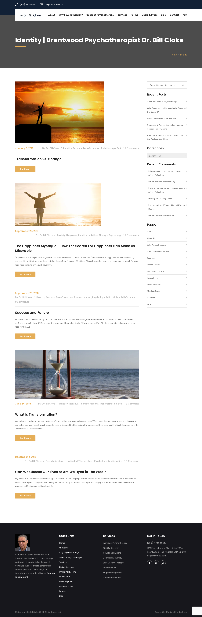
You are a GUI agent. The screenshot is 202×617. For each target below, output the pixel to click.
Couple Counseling (112, 552)
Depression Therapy (112, 557)
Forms (134, 15)
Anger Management (112, 572)
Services (122, 15)
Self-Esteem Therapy (113, 562)
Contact (174, 15)
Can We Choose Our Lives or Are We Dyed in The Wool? (60, 472)
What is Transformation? (36, 414)
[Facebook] (149, 562)
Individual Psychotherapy (115, 543)
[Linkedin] (156, 562)
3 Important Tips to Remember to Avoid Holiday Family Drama (165, 127)
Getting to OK (165, 198)
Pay (185, 15)
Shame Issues (109, 567)
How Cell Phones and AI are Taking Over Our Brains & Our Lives (165, 137)
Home (174, 54)
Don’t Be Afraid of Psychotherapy (162, 101)
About (51, 15)
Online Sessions (154, 264)
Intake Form (152, 278)
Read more (25, 169)
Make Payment (154, 284)
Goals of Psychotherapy (100, 15)
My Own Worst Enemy (165, 181)
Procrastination (166, 215)
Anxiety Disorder (110, 548)
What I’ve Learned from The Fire (161, 118)
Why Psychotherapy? (71, 15)
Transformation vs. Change (38, 159)
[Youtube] (163, 562)
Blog (163, 15)
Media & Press (149, 15)
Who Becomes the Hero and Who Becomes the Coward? (166, 110)
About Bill (151, 238)
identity (183, 54)
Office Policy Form (155, 271)
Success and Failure (32, 312)
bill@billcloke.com (54, 4)
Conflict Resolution (112, 577)
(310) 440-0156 (28, 4)
